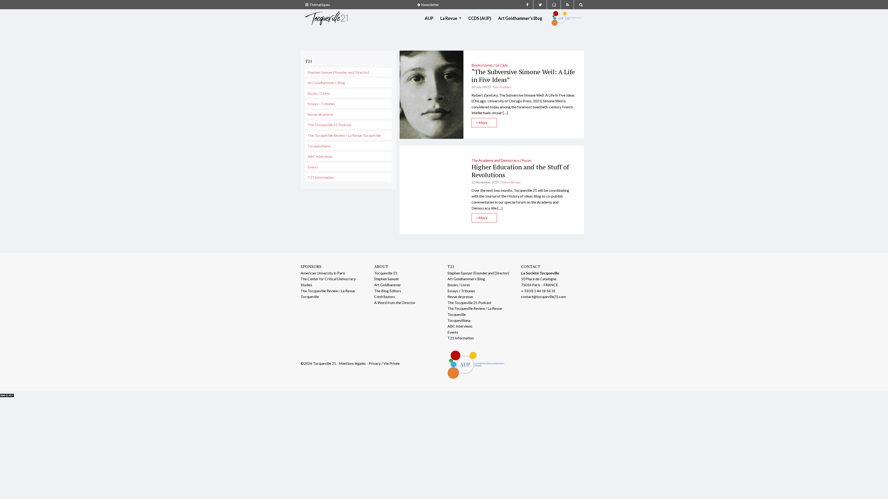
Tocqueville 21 (385, 273)
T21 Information (321, 177)
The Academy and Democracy (495, 160)
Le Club (502, 65)
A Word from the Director (394, 302)
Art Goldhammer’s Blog (520, 18)
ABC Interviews (320, 156)
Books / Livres (319, 93)
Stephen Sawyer (386, 279)
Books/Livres (482, 65)
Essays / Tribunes (321, 103)
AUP (429, 18)
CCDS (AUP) (479, 18)
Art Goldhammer (387, 285)
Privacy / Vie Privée (384, 363)
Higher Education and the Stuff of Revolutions (520, 171)
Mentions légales (352, 363)
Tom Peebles (501, 87)
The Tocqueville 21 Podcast (330, 124)
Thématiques (319, 4)
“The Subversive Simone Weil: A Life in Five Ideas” (523, 75)
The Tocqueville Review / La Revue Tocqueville (344, 135)
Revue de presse (320, 114)
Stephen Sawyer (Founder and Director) (338, 72)
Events (313, 167)
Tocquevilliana (319, 146)
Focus (526, 160)
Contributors (384, 296)
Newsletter (429, 4)
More (482, 122)
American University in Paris (323, 273)
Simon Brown (511, 182)
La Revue (449, 18)
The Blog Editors (387, 291)
